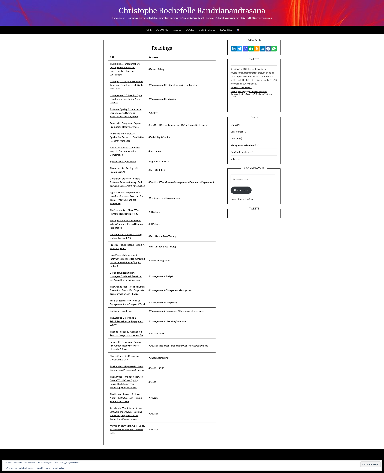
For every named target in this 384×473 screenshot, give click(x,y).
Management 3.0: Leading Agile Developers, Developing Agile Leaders (126, 99)
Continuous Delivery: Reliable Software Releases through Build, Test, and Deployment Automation (127, 182)
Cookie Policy (58, 468)
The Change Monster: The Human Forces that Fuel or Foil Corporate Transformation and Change (127, 290)
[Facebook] (268, 48)
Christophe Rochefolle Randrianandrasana (192, 10)
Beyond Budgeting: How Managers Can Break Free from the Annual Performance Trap (126, 276)
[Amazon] (257, 48)
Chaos (234, 125)
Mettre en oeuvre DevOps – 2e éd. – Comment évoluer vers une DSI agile (127, 429)
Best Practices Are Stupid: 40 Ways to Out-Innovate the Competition (125, 151)
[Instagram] (245, 48)
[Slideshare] (262, 48)
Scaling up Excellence (121, 310)
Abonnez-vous (241, 190)
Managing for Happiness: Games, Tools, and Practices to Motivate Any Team (127, 85)
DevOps (235, 138)
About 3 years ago (238, 91)
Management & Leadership (244, 145)
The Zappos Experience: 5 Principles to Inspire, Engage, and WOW (126, 321)
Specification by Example (123, 161)
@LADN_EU (240, 69)
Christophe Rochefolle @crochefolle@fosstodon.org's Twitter (249, 92)
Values (177, 29)
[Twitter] (239, 48)
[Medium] (251, 48)
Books (190, 29)
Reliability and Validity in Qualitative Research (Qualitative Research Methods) (127, 137)
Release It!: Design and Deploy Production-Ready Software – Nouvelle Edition (125, 345)
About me (162, 29)
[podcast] (274, 48)
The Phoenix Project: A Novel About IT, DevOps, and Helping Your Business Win (126, 398)
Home (148, 29)
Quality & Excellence (241, 152)
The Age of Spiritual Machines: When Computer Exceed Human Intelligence (126, 224)
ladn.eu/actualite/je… (241, 87)
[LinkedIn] (234, 48)
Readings (226, 29)
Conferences (207, 29)
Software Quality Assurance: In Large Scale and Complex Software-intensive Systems (125, 113)
